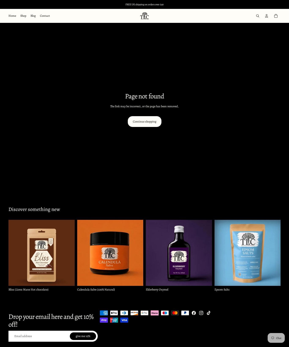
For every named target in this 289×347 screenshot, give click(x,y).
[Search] (257, 16)
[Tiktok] (208, 312)
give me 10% (83, 336)
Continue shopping (144, 122)
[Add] (68, 279)
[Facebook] (193, 312)
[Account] (266, 16)
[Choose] (136, 279)
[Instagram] (201, 312)
